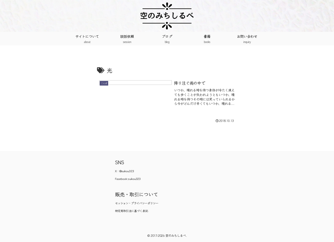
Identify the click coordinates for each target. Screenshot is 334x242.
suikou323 (134, 178)
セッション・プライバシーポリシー (136, 203)
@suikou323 (126, 171)
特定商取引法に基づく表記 (131, 211)
